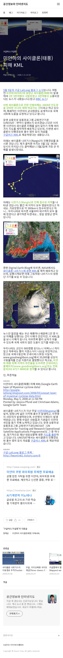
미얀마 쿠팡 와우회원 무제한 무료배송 (30, 472)
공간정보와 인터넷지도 (15, 4)
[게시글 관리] (19, 520)
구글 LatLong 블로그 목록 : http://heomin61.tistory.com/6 (21, 454)
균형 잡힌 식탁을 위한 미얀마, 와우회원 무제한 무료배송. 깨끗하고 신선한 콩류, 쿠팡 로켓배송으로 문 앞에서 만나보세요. (31, 477)
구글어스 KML (11, 134)
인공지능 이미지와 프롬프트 (13, 645)
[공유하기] (15, 520)
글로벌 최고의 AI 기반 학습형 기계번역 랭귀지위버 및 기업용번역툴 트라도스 (21, 501)
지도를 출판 (49, 434)
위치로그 (34, 12)
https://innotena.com (19, 490)
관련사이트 (8, 635)
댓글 (5, 582)
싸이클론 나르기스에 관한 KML (20, 270)
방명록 (45, 12)
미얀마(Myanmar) (47, 410)
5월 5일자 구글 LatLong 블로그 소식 (23, 90)
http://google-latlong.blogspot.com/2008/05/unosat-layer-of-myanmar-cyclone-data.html (30, 392)
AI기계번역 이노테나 (19, 495)
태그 (11, 12)
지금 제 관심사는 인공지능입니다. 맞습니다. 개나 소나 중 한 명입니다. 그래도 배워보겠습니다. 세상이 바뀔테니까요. (24, 604)
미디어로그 (21, 12)
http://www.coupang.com (21, 467)
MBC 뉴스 (41, 98)
